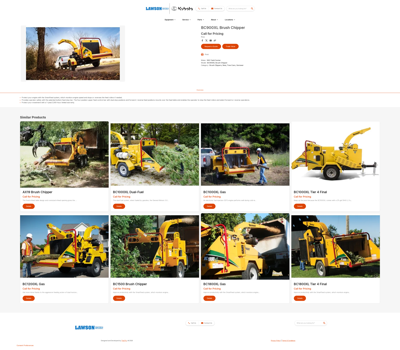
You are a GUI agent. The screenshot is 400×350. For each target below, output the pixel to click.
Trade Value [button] (230, 46)
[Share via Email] (210, 40)
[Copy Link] (215, 40)
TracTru (124, 340)
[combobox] (240, 8)
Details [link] (28, 206)
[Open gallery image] (73, 53)
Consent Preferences (25, 345)
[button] (202, 8)
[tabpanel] (110, 53)
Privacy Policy (276, 340)
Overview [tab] (200, 90)
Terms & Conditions (288, 340)
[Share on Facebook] (202, 40)
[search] (252, 8)
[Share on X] (206, 40)
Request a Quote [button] (211, 46)
